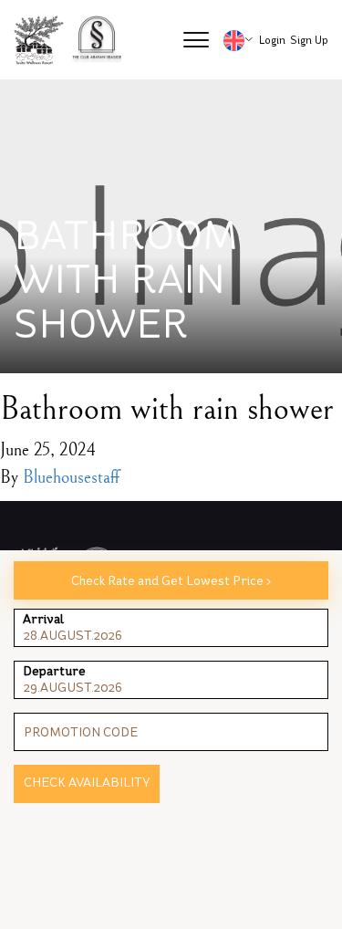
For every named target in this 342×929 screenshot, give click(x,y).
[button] (196, 40)
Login (272, 40)
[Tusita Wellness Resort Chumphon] (39, 40)
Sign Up (309, 40)
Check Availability (87, 782)
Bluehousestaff (71, 477)
